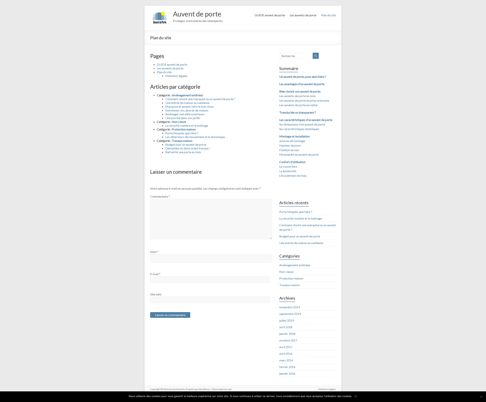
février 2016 (287, 367)
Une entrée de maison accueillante (187, 102)
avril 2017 (285, 347)
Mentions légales (176, 76)
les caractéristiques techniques (299, 129)
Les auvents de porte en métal (298, 105)
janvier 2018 (287, 333)
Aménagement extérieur (187, 95)
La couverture (288, 166)
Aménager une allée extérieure (184, 114)
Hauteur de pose (290, 145)
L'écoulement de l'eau (292, 175)
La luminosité (287, 171)
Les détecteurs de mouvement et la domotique (195, 137)
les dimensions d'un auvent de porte (302, 124)
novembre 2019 (289, 307)
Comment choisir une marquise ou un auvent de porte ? (200, 99)
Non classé (179, 121)
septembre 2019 (290, 314)
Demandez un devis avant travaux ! (187, 148)
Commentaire (160, 196)
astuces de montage (292, 141)
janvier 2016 (287, 373)
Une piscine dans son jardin (182, 118)
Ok (355, 396)
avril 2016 (285, 353)
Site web (155, 294)
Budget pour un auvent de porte (185, 144)
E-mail (155, 274)
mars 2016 (286, 360)
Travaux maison (182, 140)
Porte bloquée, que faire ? (181, 133)
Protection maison (184, 129)
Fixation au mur (289, 150)
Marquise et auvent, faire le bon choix (189, 106)
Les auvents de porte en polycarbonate (304, 100)
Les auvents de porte (303, 15)
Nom (154, 252)
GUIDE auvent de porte (270, 15)
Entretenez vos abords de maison (186, 110)
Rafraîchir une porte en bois (183, 152)
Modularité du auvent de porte (299, 154)
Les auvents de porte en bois (297, 96)
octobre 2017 (288, 340)
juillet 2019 (286, 320)
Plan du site (328, 15)
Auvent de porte (197, 14)
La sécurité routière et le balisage (186, 125)
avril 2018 (285, 327)
